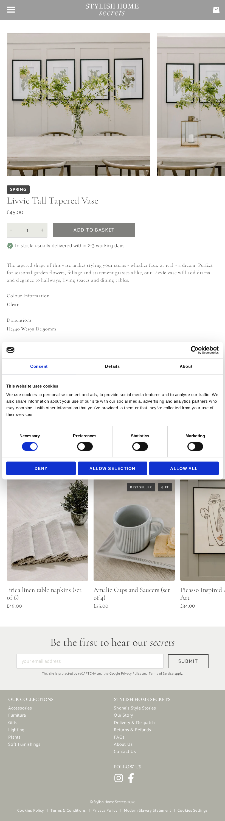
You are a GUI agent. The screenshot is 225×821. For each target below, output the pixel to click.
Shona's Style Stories (135, 708)
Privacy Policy (131, 673)
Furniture (17, 715)
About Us (123, 744)
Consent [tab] (39, 366)
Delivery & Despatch (134, 723)
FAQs (119, 737)
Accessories (20, 708)
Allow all (184, 468)
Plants (14, 737)
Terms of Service (161, 673)
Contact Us (125, 751)
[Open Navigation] (10, 9)
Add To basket (94, 230)
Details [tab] (112, 366)
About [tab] (186, 366)
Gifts (13, 723)
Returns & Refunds (132, 730)
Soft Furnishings (24, 744)
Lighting (16, 730)
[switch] (85, 447)
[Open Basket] (216, 10)
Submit (188, 661)
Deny (41, 468)
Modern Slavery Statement (147, 811)
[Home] (112, 10)
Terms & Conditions (68, 811)
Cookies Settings (192, 811)
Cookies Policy (30, 811)
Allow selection (112, 468)
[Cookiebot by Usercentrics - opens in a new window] (195, 350)
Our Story (123, 715)
